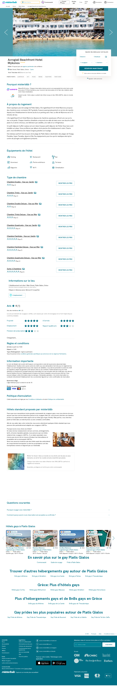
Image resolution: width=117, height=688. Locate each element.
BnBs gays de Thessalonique (79, 604)
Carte (32, 69)
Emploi (4, 646)
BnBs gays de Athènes (36, 604)
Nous (3, 642)
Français (93, 634)
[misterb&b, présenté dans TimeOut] (106, 655)
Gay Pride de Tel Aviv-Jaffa (100, 617)
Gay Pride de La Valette (79, 617)
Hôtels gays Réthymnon (37, 590)
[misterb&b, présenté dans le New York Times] (93, 661)
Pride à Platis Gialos (73, 562)
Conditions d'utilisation (35, 399)
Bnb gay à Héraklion (39, 576)
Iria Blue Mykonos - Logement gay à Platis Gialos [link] (68, 549)
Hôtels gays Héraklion (76, 590)
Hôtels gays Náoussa (57, 590)
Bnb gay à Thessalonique (94, 576)
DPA (20, 654)
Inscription (99, 2)
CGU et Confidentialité (25, 642)
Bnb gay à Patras (75, 576)
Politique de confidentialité (56, 399)
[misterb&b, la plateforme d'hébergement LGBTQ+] (9, 2)
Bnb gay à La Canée (57, 576)
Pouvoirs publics (23, 656)
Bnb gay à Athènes (20, 576)
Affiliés (3, 650)
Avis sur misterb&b (24, 652)
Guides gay (74, 2)
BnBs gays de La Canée (56, 604)
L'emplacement (17, 295)
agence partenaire (28, 66)
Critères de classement (25, 646)
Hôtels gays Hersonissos (97, 590)
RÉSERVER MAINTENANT (93, 68)
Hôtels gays (86, 2)
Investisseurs (5, 653)
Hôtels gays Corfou (18, 590)
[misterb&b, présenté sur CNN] (76, 655)
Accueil (8, 6)
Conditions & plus (109, 634)
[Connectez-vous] (100, 13)
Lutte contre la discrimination (10, 663)
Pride (81, 2)
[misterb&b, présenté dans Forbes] (108, 660)
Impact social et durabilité (9, 658)
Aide (100, 634)
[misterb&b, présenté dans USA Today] (78, 661)
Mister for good (6, 660)
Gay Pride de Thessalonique (36, 617)
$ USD (87, 634)
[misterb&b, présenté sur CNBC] (90, 655)
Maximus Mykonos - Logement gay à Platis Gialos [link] (42, 549)
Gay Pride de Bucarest (58, 617)
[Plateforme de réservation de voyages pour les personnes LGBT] (8, 672)
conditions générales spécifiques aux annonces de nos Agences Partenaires (43, 354)
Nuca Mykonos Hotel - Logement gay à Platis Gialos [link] (95, 549)
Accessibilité (5, 644)
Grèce (14, 6)
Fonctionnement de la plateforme (25, 649)
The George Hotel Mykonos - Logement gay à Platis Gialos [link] (15, 549)
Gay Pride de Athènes (14, 617)
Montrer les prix (65, 183)
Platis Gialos (22, 6)
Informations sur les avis (25, 644)
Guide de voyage (56, 562)
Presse (4, 648)
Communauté (49, 2)
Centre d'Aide (28, 668)
